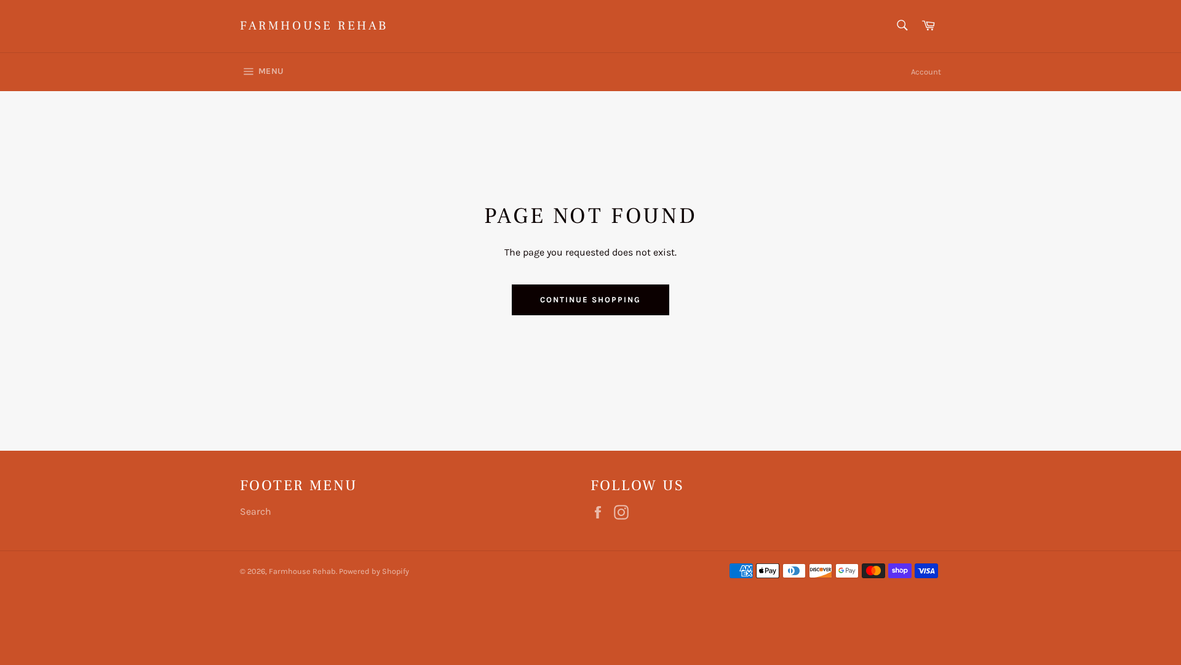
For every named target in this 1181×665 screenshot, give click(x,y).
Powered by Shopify (374, 571)
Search (255, 511)
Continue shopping (590, 299)
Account (926, 71)
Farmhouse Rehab (314, 26)
